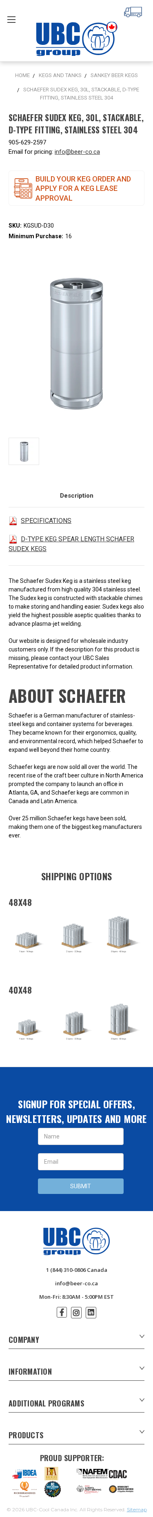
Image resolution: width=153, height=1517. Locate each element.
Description (76, 495)
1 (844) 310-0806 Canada (76, 1269)
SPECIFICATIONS (46, 521)
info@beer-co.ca (77, 151)
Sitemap (137, 1509)
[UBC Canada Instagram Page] (76, 1312)
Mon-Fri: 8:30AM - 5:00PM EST (76, 1296)
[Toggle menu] (11, 19)
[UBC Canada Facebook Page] (62, 1312)
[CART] (134, 11)
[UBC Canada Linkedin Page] (91, 1312)
